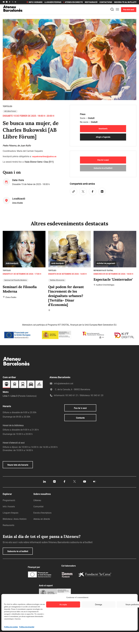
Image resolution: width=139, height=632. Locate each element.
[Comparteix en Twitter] (83, 191)
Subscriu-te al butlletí (103, 168)
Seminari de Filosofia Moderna (15, 280)
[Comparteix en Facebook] (92, 191)
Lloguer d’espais (53, 2)
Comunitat (38, 506)
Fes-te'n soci (128, 10)
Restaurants (8, 525)
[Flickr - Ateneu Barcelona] (16, 2)
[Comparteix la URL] (73, 191)
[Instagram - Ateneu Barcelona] (7, 2)
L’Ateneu (37, 500)
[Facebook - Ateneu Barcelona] (10, 2)
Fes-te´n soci (80, 408)
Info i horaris (35, 2)
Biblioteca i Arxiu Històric (15, 519)
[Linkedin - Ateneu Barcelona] (44, 482)
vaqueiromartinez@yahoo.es (44, 156)
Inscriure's (103, 129)
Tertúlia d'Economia (57, 280)
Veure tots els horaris (17, 465)
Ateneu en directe (74, 2)
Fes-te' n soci (103, 160)
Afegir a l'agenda (103, 137)
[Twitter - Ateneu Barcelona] (13, 2)
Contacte (80, 418)
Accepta (63, 604)
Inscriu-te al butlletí (125, 2)
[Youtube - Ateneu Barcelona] (4, 2)
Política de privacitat (26, 627)
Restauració (91, 2)
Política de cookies (11, 627)
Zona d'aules (17, 203)
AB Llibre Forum (10, 111)
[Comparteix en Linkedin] (102, 191)
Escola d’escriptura (42, 512)
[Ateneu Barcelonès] (13, 15)
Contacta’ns (105, 2)
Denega (98, 604)
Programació (9, 500)
